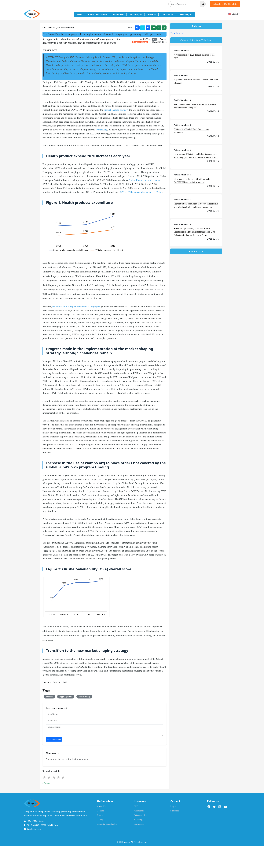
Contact (100, 811)
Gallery (100, 819)
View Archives (176, 33)
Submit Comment (54, 739)
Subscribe (174, 811)
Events (100, 815)
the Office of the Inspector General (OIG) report (76, 306)
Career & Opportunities (107, 824)
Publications (118, 15)
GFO (136, 806)
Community (184, 15)
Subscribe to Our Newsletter (225, 4)
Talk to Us (166, 15)
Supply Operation (65, 697)
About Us (152, 15)
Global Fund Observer (97, 15)
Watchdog (138, 819)
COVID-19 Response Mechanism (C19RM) (140, 191)
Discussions (139, 824)
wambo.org (101, 129)
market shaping (84, 697)
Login (173, 806)
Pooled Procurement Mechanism (145, 180)
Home (79, 15)
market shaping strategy (116, 109)
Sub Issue (49, 697)
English (234, 14)
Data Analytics (136, 15)
